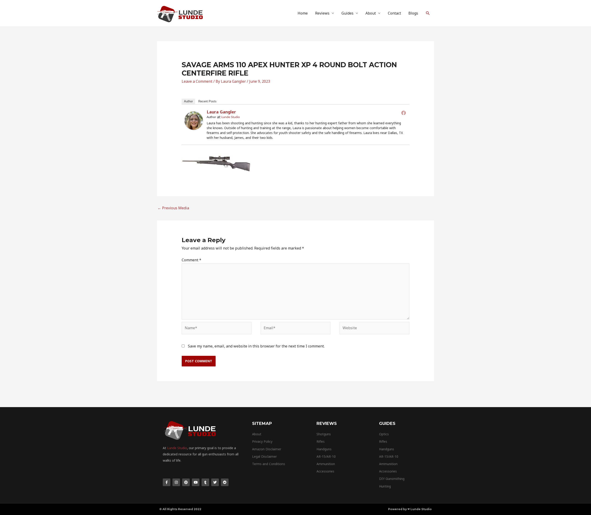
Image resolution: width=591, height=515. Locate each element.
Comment (191, 259)
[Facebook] (403, 113)
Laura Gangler (221, 112)
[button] (427, 13)
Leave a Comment (197, 81)
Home (303, 13)
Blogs (413, 13)
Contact (394, 13)
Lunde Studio (230, 117)
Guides (347, 13)
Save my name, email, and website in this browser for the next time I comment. (256, 346)
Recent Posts (207, 101)
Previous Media (173, 207)
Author (188, 101)
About (370, 13)
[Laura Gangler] (193, 120)
